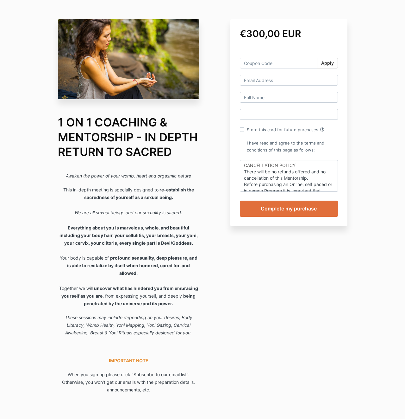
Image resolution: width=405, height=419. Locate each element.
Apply (327, 63)
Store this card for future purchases (286, 129)
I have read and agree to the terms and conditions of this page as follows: (285, 146)
